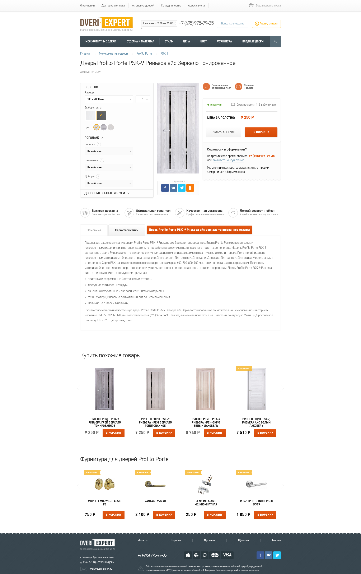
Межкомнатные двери (100, 41)
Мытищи (142, 540)
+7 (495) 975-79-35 (196, 23)
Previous (79, 388)
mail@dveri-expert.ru (101, 568)
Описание (94, 230)
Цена (186, 41)
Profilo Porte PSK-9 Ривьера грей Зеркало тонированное (105, 422)
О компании (87, 5)
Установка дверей (143, 5)
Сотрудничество (171, 5)
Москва (276, 540)
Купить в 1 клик (224, 132)
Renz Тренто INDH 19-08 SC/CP (256, 502)
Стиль (169, 41)
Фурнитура (224, 41)
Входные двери (253, 41)
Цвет (203, 41)
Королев (176, 540)
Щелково (243, 540)
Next (282, 388)
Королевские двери (98, 543)
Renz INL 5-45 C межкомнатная (205, 502)
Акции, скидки (268, 23)
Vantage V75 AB (155, 501)
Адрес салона (196, 5)
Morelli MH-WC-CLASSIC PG (104, 502)
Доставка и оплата (113, 5)
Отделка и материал (140, 41)
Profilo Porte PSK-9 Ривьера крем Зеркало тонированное (155, 422)
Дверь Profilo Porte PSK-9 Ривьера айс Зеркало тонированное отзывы (199, 230)
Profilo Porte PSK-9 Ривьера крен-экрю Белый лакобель (206, 422)
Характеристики (127, 230)
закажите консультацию (228, 160)
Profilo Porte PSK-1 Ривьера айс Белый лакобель (256, 422)
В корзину (261, 132)
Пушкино (209, 540)
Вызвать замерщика (232, 23)
